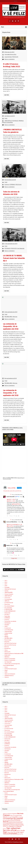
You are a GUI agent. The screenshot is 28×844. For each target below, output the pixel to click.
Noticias (15, 316)
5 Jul (21, 496)
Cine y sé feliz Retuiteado (17, 494)
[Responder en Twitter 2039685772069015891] (7, 555)
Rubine (21, 842)
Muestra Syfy (7, 640)
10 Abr (19, 521)
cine (11, 815)
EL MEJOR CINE (8, 609)
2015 (5, 584)
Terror (8, 832)
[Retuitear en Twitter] (10, 494)
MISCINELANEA (8, 316)
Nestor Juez (8, 825)
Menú (2, 27)
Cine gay (9, 817)
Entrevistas (7, 612)
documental (18, 818)
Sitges (6, 670)
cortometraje (20, 817)
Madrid (6, 635)
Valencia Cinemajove (9, 674)
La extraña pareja (8, 629)
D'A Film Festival (8, 602)
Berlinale (20, 813)
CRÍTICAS (6, 601)
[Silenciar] (21, 444)
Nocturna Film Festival (10, 645)
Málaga (6, 636)
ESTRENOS (12, 184)
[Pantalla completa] (23, 444)
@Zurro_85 (19, 524)
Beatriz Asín (9, 545)
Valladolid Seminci (9, 675)
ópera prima (20, 833)
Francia (11, 824)
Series (6, 667)
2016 (5, 585)
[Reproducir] (5, 444)
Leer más (6, 95)
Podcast (19, 826)
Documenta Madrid (9, 606)
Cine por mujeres (8, 594)
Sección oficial (9, 830)
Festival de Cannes (12, 821)
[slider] (22, 569)
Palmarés (11, 826)
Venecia (6, 677)
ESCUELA (6, 614)
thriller (11, 832)
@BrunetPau (10, 526)
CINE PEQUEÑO (8, 592)
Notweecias (7, 648)
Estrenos (6, 184)
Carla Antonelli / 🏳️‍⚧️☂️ (12, 496)
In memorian (7, 628)
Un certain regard (18, 832)
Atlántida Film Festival (10, 589)
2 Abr (14, 545)
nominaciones (13, 825)
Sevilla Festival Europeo (10, 668)
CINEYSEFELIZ (8, 120)
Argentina (14, 813)
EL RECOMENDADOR (9, 611)
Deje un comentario (9, 59)
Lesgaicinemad (8, 633)
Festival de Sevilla (14, 822)
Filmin (6, 626)
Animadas (6, 587)
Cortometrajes (8, 599)
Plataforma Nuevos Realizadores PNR (13, 653)
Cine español (15, 815)
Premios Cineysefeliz (7, 122)
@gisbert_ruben (11, 499)
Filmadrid (6, 624)
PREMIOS (21, 120)
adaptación (5, 813)
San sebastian (13, 828)
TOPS (5, 672)
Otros (6, 650)
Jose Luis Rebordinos (11, 522)
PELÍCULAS (15, 56)
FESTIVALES (15, 120)
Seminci (19, 830)
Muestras (6, 641)
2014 (5, 582)
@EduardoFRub (16, 504)
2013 (5, 580)
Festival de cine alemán (10, 621)
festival (5, 821)
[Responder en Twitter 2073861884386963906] (7, 516)
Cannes (6, 590)
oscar (4, 826)
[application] (14, 439)
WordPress (16, 842)
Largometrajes (8, 56)
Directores (7, 604)
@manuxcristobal (11, 524)
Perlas (15, 826)
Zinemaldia (13, 834)
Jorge (5, 118)
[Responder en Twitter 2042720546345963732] (7, 539)
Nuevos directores (20, 825)
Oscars (7, 826)
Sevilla (23, 830)
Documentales (8, 607)
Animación (9, 813)
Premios (4, 828)
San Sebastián (20, 248)
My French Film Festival (10, 643)
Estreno (12, 820)
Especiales (7, 616)
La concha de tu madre (18, 824)
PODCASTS (14, 248)
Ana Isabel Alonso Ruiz (10, 54)
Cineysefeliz (14, 817)
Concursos (7, 597)
